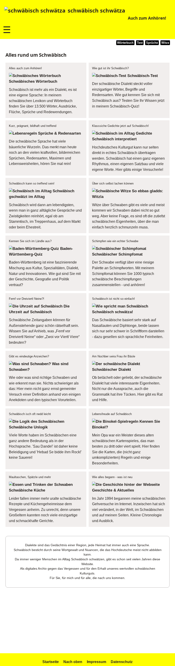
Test (140, 42)
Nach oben (72, 662)
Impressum (96, 662)
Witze (165, 42)
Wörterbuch (125, 42)
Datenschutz (122, 662)
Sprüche (152, 42)
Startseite (50, 662)
